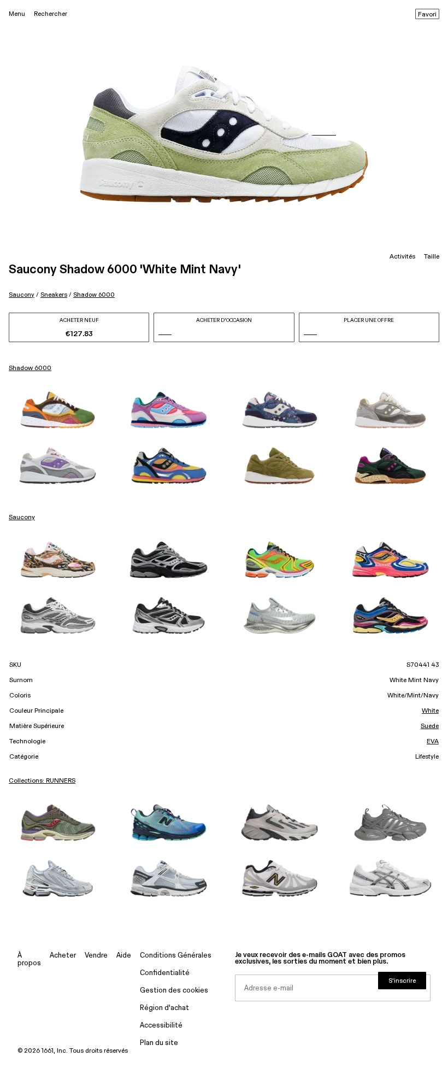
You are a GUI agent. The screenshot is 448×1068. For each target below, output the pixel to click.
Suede (430, 726)
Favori (427, 14)
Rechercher (50, 14)
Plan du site (159, 1043)
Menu (17, 14)
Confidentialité (165, 973)
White (430, 711)
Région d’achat (164, 1008)
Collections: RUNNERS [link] (42, 781)
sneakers (53, 295)
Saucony (21, 295)
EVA (433, 741)
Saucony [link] (22, 517)
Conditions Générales (175, 955)
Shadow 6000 (94, 295)
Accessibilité (161, 1025)
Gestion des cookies (174, 990)
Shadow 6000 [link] (30, 368)
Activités (402, 257)
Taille (431, 257)
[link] (58, 410)
